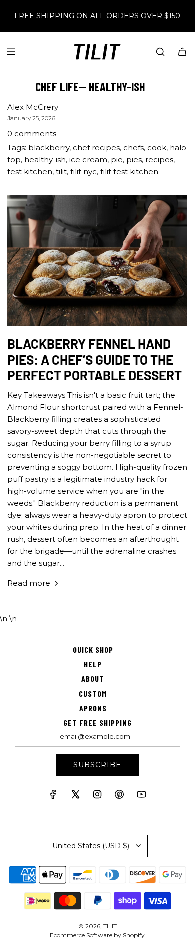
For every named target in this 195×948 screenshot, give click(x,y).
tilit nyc (83, 171)
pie (117, 159)
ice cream (89, 159)
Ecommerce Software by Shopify (97, 935)
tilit (61, 171)
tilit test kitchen (129, 171)
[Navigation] (11, 52)
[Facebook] (53, 797)
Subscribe (98, 765)
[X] (75, 797)
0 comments (32, 133)
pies (134, 159)
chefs (134, 147)
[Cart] (183, 52)
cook (157, 147)
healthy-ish (45, 159)
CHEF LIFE (57, 87)
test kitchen (30, 171)
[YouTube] (141, 797)
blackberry (49, 147)
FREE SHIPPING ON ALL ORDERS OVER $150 (97, 16)
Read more (29, 583)
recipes (160, 159)
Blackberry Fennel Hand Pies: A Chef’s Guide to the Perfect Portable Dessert (95, 359)
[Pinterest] (119, 797)
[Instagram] (97, 797)
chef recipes (96, 147)
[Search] (161, 52)
